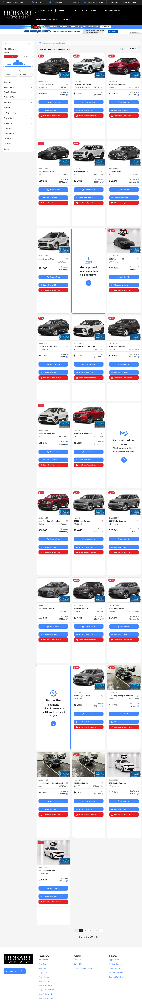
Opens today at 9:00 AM (95, 2)
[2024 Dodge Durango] (88, 502)
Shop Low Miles (44, 981)
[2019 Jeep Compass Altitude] (124, 65)
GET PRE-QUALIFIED (113, 10)
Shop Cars (42, 964)
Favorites (114, 2)
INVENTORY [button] (64, 10)
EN (78, 2)
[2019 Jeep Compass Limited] (124, 590)
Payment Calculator (116, 977)
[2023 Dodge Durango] (53, 852)
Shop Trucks (43, 973)
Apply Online (114, 960)
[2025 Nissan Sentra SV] (53, 590)
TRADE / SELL (96, 10)
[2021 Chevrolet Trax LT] (53, 240)
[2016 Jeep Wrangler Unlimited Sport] (53, 764)
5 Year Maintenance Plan (83, 968)
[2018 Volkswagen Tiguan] (53, 327)
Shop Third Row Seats (46, 990)
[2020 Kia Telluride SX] (88, 153)
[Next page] (100, 930)
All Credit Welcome (116, 973)
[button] (16, 2)
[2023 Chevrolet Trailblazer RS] (88, 327)
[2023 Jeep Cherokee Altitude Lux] (53, 65)
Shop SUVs (42, 968)
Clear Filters (28, 44)
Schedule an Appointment (52, 115)
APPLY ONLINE (81, 10)
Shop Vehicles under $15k (48, 994)
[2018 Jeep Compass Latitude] (88, 590)
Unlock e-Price (55, 102)
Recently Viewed (131, 2)
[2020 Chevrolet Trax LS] (53, 415)
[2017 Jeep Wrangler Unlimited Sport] (124, 677)
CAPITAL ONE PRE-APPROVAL (47, 19)
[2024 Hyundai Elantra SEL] (53, 153)
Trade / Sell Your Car (116, 968)
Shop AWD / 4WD (45, 985)
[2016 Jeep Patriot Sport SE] (88, 764)
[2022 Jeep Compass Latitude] (124, 327)
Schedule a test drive (50, 110)
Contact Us (78, 964)
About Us (77, 960)
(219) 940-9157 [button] (40, 2)
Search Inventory (46, 10)
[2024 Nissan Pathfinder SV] (88, 415)
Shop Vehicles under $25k (48, 998)
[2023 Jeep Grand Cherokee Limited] (53, 502)
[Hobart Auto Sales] (18, 14)
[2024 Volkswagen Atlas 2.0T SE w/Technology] (88, 65)
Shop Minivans (44, 977)
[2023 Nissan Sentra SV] (124, 153)
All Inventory (43, 960)
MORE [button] (65, 19)
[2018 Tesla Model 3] (124, 240)
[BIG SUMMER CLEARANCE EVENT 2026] (71, 27)
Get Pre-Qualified (115, 964)
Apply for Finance (13, 971)
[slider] (3, 66)
